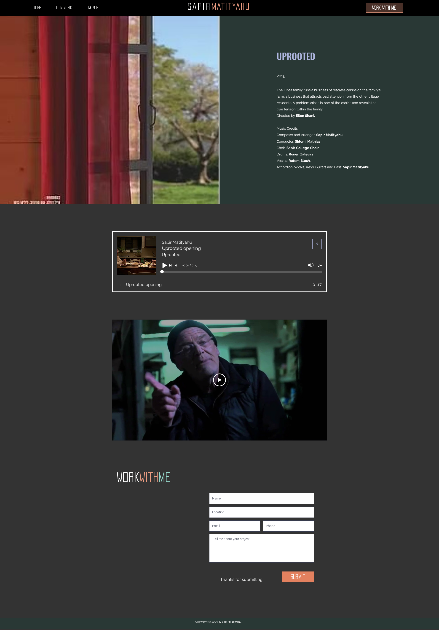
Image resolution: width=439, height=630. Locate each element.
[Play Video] (219, 380)
